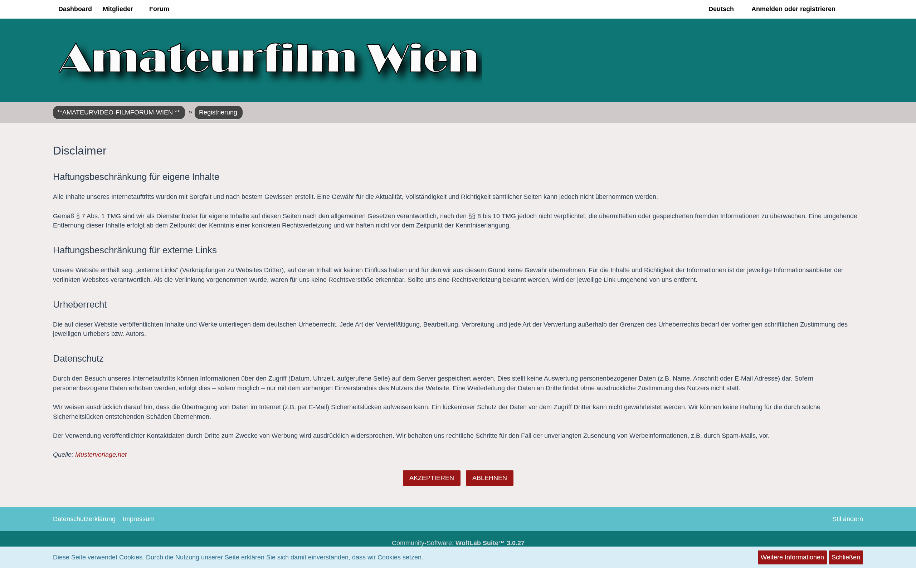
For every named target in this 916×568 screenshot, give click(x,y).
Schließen (846, 557)
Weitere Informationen (792, 557)
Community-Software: (458, 543)
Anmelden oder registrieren (793, 9)
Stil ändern (847, 519)
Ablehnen (489, 477)
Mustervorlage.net (101, 454)
